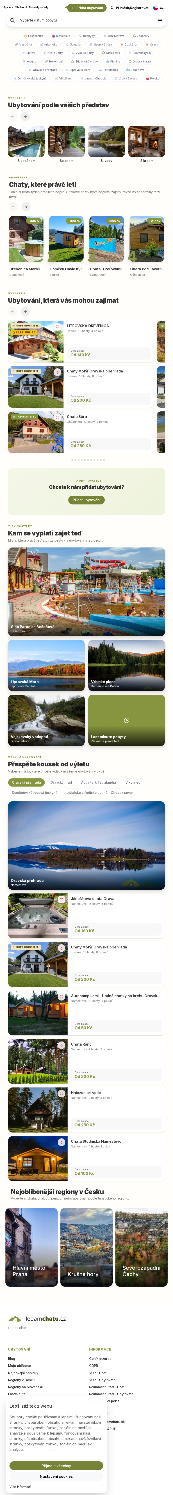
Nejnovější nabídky (23, 1373)
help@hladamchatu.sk (107, 1422)
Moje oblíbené (19, 1366)
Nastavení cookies (56, 1476)
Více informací (20, 1487)
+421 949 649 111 (102, 1429)
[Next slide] (25, 116)
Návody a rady (38, 7)
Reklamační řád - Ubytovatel (111, 1394)
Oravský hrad (61, 782)
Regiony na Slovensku (25, 1387)
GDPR (93, 1366)
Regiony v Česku (21, 1380)
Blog (11, 1359)
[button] (56, 1465)
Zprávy (8, 7)
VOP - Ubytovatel (102, 1380)
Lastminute (17, 1394)
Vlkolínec (132, 782)
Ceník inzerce (100, 1359)
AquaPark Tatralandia (98, 782)
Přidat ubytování (86, 500)
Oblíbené (21, 7)
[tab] (69, 460)
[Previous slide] (12, 116)
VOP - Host (98, 1373)
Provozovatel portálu (106, 1401)
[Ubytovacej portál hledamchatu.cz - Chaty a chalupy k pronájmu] (37, 1319)
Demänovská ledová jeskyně (34, 792)
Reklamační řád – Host (107, 1387)
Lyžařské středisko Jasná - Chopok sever (100, 792)
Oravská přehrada (26, 782)
